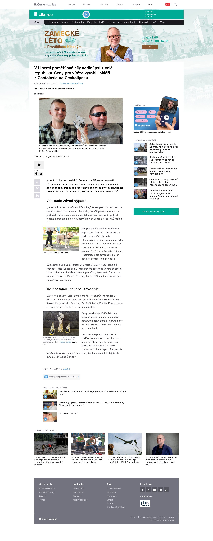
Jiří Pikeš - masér (68, 413)
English (171, 517)
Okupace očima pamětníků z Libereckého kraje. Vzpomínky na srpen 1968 (163, 182)
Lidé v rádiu (111, 496)
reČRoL (66, 369)
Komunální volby (46, 492)
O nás (154, 22)
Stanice (119, 4)
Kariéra (109, 500)
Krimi (151, 112)
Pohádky (139, 116)
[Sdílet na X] (37, 189)
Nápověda (111, 492)
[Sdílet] (41, 174)
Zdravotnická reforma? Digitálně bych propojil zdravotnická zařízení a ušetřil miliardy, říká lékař (161, 461)
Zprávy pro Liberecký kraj (71, 83)
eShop (42, 500)
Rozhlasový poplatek (115, 507)
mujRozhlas (103, 4)
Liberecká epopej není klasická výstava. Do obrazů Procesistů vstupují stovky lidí (163, 194)
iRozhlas (71, 4)
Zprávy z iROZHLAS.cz (46, 430)
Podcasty (77, 496)
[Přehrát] (39, 165)
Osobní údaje (145, 517)
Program (86, 4)
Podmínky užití (159, 517)
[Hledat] (175, 4)
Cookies (134, 517)
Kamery (148, 17)
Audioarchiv (150, 14)
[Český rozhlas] (45, 4)
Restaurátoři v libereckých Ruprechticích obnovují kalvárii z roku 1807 (163, 160)
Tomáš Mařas (65, 342)
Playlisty (91, 22)
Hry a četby (140, 112)
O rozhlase (135, 4)
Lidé (101, 22)
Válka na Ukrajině (47, 489)
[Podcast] (36, 174)
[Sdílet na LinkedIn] (37, 195)
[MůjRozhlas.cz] (39, 94)
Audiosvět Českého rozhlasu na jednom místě (152, 132)
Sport (37, 22)
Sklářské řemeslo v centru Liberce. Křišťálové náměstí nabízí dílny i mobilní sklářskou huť (163, 148)
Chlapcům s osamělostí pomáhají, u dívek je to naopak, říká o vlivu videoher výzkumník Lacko (87, 459)
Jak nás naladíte (127, 22)
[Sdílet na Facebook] (37, 182)
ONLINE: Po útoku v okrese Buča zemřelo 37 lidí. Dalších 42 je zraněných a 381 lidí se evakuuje (124, 459)
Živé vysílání (141, 121)
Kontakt (143, 22)
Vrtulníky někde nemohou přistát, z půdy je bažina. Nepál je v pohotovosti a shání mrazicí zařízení (50, 461)
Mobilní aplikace (80, 500)
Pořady (65, 22)
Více (163, 22)
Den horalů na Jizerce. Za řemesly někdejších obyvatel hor (163, 171)
